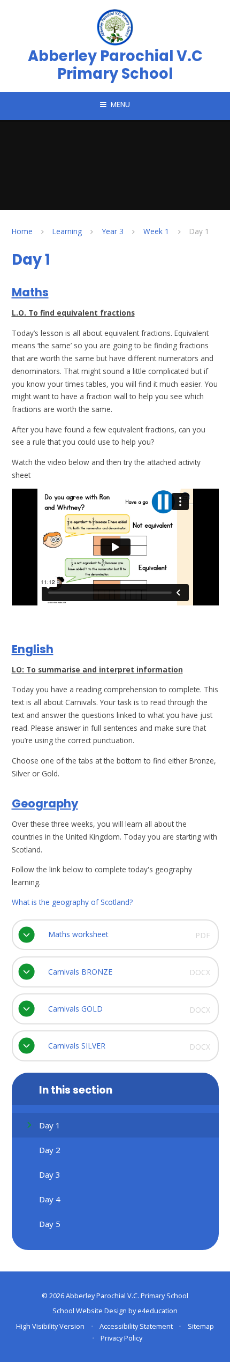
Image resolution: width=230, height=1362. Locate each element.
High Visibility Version (50, 1326)
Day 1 (199, 231)
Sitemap (201, 1326)
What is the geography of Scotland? (72, 902)
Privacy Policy (121, 1338)
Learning (67, 231)
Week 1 (156, 231)
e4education (157, 1310)
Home (22, 231)
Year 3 (113, 231)
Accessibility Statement (136, 1326)
